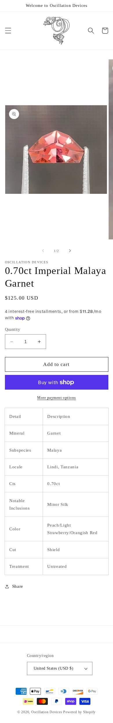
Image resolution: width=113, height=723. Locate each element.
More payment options (56, 397)
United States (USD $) (53, 668)
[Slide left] (43, 251)
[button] (8, 30)
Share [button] (17, 586)
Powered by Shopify (79, 712)
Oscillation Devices (46, 712)
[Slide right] (69, 251)
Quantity (12, 329)
